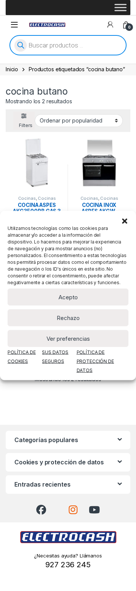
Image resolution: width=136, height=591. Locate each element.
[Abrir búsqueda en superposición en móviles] (68, 45)
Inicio (12, 69)
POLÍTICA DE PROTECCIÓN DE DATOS (95, 361)
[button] (124, 220)
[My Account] (110, 24)
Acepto (68, 296)
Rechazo (68, 317)
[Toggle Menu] (120, 7)
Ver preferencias (68, 338)
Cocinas (27, 198)
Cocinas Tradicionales (35, 200)
